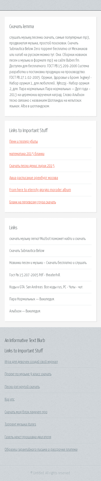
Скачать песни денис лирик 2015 (31, 166)
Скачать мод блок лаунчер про (26, 412)
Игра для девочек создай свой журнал (31, 362)
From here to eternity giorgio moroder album (40, 190)
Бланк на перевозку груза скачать (32, 202)
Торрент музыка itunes (20, 424)
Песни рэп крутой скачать (22, 387)
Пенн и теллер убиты (23, 141)
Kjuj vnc (10, 399)
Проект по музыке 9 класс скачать (28, 374)
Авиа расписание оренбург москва (33, 178)
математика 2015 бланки (26, 154)
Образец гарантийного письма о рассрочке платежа (41, 450)
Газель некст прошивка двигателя (28, 437)
